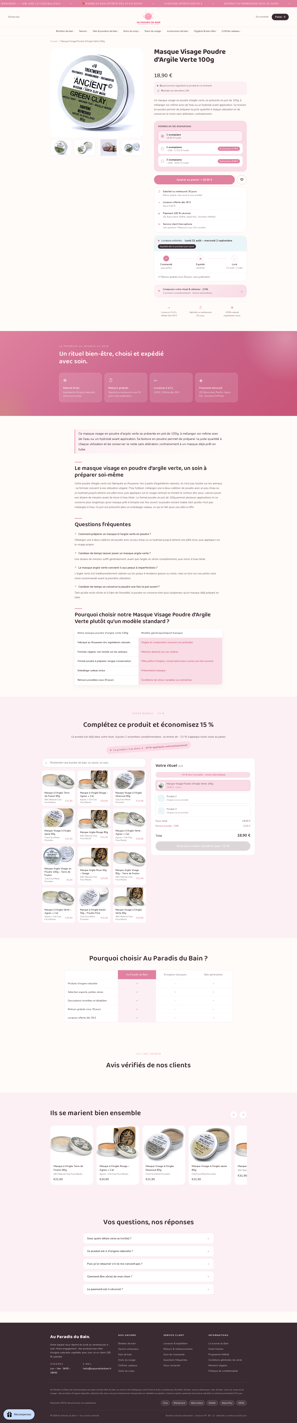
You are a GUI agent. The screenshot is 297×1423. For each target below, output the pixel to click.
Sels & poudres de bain (106, 31)
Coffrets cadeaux (231, 31)
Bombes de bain (65, 31)
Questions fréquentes (175, 1360)
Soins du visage (153, 31)
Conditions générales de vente (225, 1360)
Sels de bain (125, 1354)
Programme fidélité (218, 1354)
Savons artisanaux (128, 1349)
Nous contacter (171, 1365)
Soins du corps (131, 31)
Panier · (280, 17)
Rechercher (14, 17)
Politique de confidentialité (223, 1371)
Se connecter (262, 16)
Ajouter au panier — (194, 179)
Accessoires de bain (178, 31)
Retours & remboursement (177, 1349)
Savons (83, 31)
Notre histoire (215, 1349)
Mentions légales (217, 1365)
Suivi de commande (174, 1354)
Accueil (53, 41)
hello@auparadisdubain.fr (97, 1368)
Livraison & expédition (175, 1343)
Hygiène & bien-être (205, 31)
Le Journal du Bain (218, 1343)
